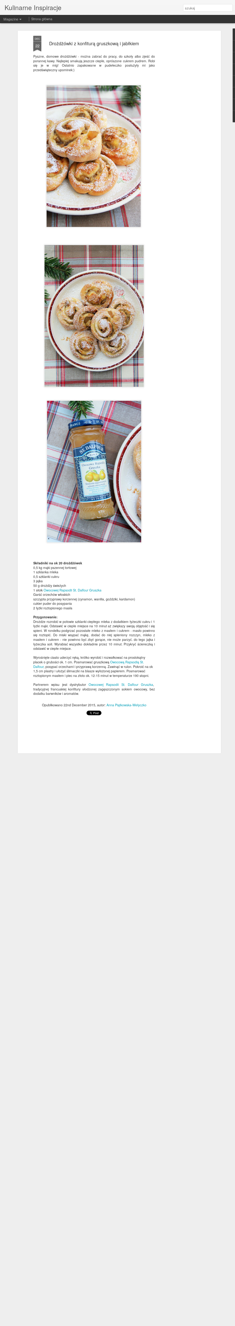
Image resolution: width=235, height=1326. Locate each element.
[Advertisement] (180, 108)
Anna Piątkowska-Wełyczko (126, 705)
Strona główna (41, 19)
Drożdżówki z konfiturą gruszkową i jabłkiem (94, 43)
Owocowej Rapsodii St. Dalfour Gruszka (72, 590)
